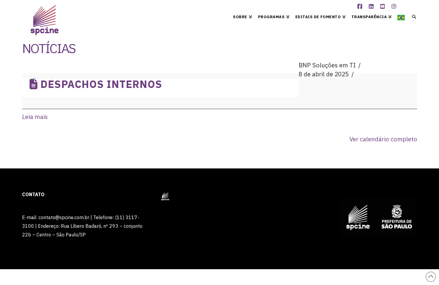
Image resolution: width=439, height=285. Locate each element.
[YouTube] (383, 6)
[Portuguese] (401, 16)
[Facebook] (360, 6)
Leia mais (35, 117)
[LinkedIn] (372, 6)
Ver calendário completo (383, 139)
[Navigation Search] (412, 16)
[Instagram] (394, 6)
